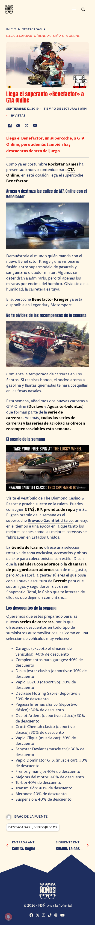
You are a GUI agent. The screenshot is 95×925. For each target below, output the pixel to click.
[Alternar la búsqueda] (83, 9)
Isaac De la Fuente (31, 816)
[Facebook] (9, 125)
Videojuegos (45, 827)
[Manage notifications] (8, 916)
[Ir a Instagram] (44, 915)
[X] (26, 125)
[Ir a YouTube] (62, 915)
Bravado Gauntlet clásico (50, 520)
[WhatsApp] (18, 125)
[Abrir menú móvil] (74, 9)
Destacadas (32, 29)
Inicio (11, 29)
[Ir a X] (38, 915)
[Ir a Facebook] (32, 915)
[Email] (35, 125)
